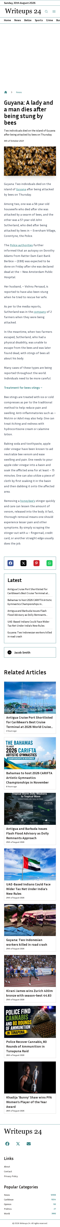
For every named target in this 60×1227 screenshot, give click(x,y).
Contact (8, 1171)
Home (7, 20)
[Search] (46, 11)
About (7, 1166)
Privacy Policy (11, 1176)
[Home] (5, 92)
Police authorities (21, 245)
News (17, 20)
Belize (28, 20)
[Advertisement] (30, 55)
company (40, 311)
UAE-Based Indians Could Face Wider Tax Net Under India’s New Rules (28, 623)
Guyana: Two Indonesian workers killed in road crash (30, 634)
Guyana (21, 189)
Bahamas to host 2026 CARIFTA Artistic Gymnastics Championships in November (30, 602)
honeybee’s (27, 501)
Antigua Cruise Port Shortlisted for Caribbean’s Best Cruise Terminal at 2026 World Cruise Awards (28, 591)
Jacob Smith (22, 652)
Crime (49, 20)
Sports (39, 20)
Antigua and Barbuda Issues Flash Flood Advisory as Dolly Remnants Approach (27, 613)
